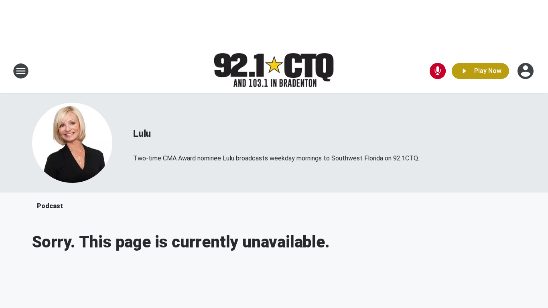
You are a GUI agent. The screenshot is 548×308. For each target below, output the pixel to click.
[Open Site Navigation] (21, 71)
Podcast (50, 206)
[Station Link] (274, 71)
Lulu (142, 133)
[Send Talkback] (438, 71)
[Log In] (526, 71)
